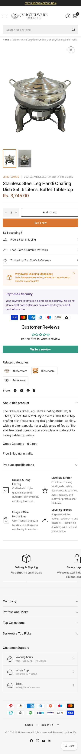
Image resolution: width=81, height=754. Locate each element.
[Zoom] (71, 49)
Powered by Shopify (64, 732)
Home (6, 40)
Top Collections (13, 623)
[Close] (74, 273)
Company (9, 601)
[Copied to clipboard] (33, 390)
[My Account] (67, 15)
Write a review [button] (40, 349)
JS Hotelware (11, 176)
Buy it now (40, 222)
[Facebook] (31, 741)
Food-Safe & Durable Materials (29, 249)
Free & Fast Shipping (23, 239)
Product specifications (18, 465)
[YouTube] (43, 741)
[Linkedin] (50, 741)
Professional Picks (15, 612)
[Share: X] (21, 390)
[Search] (73, 29)
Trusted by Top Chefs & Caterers (30, 260)
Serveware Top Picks (17, 633)
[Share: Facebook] (15, 390)
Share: (6, 390)
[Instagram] (37, 741)
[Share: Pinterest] (28, 390)
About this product (16, 403)
